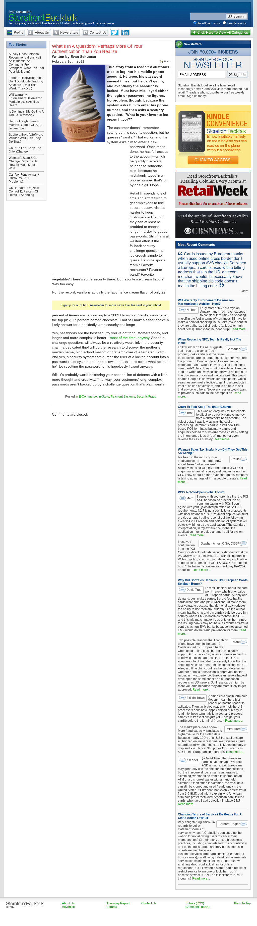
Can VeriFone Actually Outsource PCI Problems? (24, 178)
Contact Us (95, 32)
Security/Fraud (146, 396)
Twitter (114, 32)
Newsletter (66, 32)
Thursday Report (118, 903)
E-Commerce (88, 396)
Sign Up (237, 74)
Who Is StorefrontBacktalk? (15, 32)
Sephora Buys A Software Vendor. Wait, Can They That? (26, 138)
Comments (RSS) (197, 907)
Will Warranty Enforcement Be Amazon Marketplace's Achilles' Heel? (25, 100)
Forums (112, 907)
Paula (236, 459)
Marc (189, 498)
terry (189, 413)
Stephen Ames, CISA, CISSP (220, 543)
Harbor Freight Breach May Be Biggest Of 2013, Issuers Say (25, 125)
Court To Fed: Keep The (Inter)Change (25, 149)
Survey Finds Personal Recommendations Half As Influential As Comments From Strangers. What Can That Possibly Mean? (26, 62)
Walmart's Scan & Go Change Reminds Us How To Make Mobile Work (23, 163)
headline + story (209, 23)
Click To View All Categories (220, 32)
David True (194, 590)
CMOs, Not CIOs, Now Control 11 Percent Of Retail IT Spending (24, 191)
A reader (234, 349)
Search (236, 16)
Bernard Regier (229, 824)
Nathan (191, 310)
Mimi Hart (233, 729)
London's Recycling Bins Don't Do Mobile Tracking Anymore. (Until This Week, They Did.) (26, 83)
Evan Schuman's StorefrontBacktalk (41, 11)
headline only (236, 23)
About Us (39, 32)
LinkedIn (125, 32)
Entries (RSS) (194, 903)
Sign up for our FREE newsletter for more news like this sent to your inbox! (110, 305)
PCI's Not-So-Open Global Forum (201, 492)
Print (166, 61)
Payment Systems (123, 396)
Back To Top (242, 903)
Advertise (68, 907)
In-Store (103, 396)
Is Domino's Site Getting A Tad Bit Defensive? (26, 113)
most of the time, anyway (129, 338)
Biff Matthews (195, 698)
